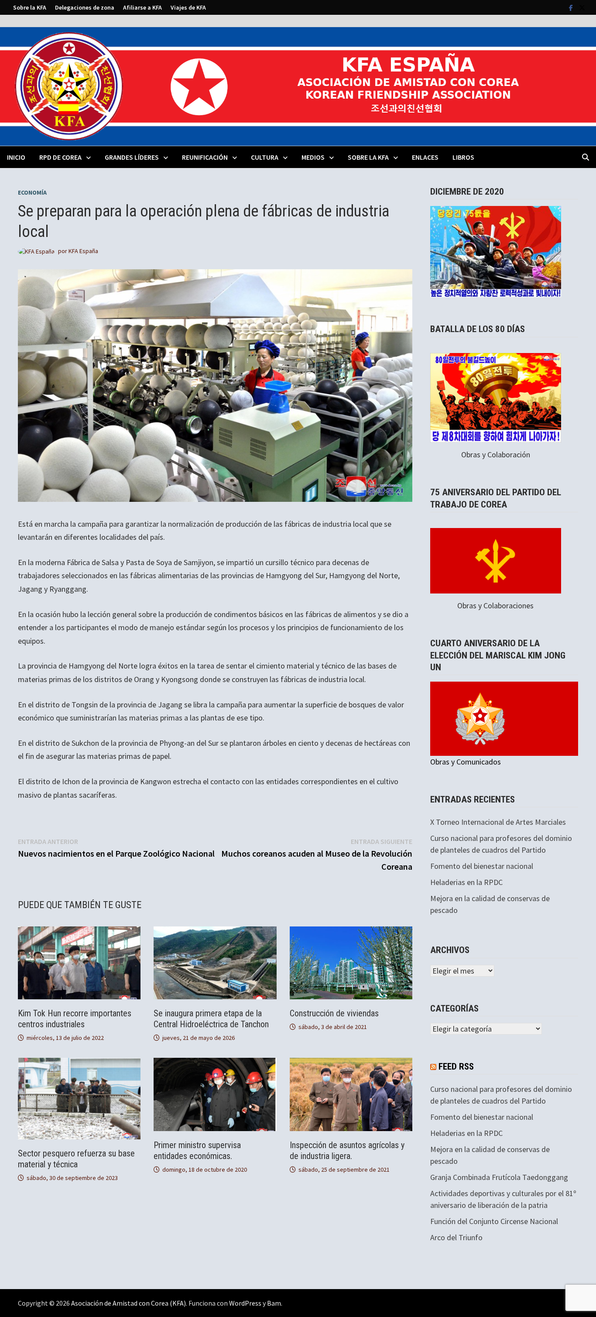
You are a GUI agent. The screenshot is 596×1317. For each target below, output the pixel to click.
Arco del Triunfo (456, 1237)
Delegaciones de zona (84, 7)
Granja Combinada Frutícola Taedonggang (499, 1177)
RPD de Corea (60, 157)
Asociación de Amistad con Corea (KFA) (128, 1303)
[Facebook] (572, 7)
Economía (32, 192)
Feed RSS (456, 1066)
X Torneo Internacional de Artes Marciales (498, 822)
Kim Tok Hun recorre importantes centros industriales (74, 1018)
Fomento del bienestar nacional (481, 866)
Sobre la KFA (29, 7)
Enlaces (425, 157)
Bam (274, 1303)
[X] (582, 7)
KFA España (83, 251)
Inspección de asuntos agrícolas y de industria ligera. (347, 1150)
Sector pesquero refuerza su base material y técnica (76, 1159)
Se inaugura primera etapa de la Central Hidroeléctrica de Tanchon (211, 1018)
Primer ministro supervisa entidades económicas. (197, 1150)
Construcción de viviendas (334, 1013)
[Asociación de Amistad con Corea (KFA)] (298, 86)
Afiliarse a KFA (142, 7)
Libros (463, 157)
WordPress (245, 1303)
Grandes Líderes (132, 157)
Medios (313, 157)
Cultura (264, 157)
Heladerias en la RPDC (466, 882)
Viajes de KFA (188, 7)
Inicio (16, 157)
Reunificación (205, 157)
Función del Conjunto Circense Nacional (494, 1221)
